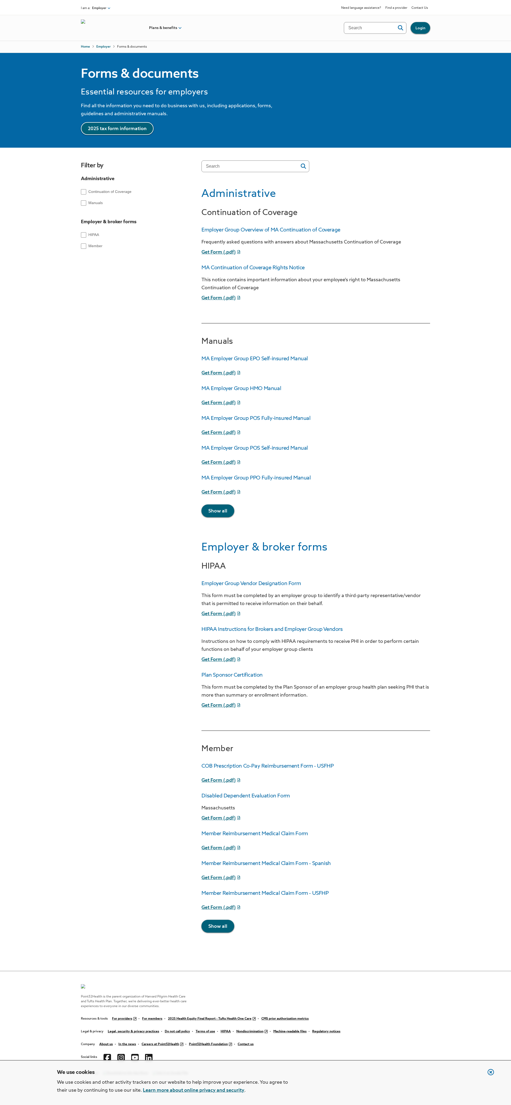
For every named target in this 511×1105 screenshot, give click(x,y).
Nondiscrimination (249, 1031)
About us (106, 1044)
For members (152, 1018)
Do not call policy (177, 1031)
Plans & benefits (163, 28)
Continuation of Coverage (109, 191)
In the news (127, 1044)
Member (95, 246)
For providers (122, 1018)
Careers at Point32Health (160, 1044)
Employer (103, 46)
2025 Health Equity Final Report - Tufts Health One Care (210, 1018)
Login (420, 28)
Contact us (246, 1044)
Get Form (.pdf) (218, 252)
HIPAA (93, 235)
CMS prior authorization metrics (285, 1018)
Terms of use (205, 1031)
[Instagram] (121, 1057)
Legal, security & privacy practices (133, 1031)
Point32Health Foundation (208, 1044)
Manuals (95, 203)
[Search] (400, 28)
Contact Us (419, 8)
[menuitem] (163, 28)
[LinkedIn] (149, 1057)
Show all (217, 511)
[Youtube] (135, 1057)
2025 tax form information (117, 128)
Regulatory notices (326, 1031)
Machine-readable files (290, 1031)
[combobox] (252, 166)
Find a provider (396, 8)
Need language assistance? (361, 8)
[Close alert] (488, 1075)
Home (85, 46)
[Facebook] (107, 1057)
